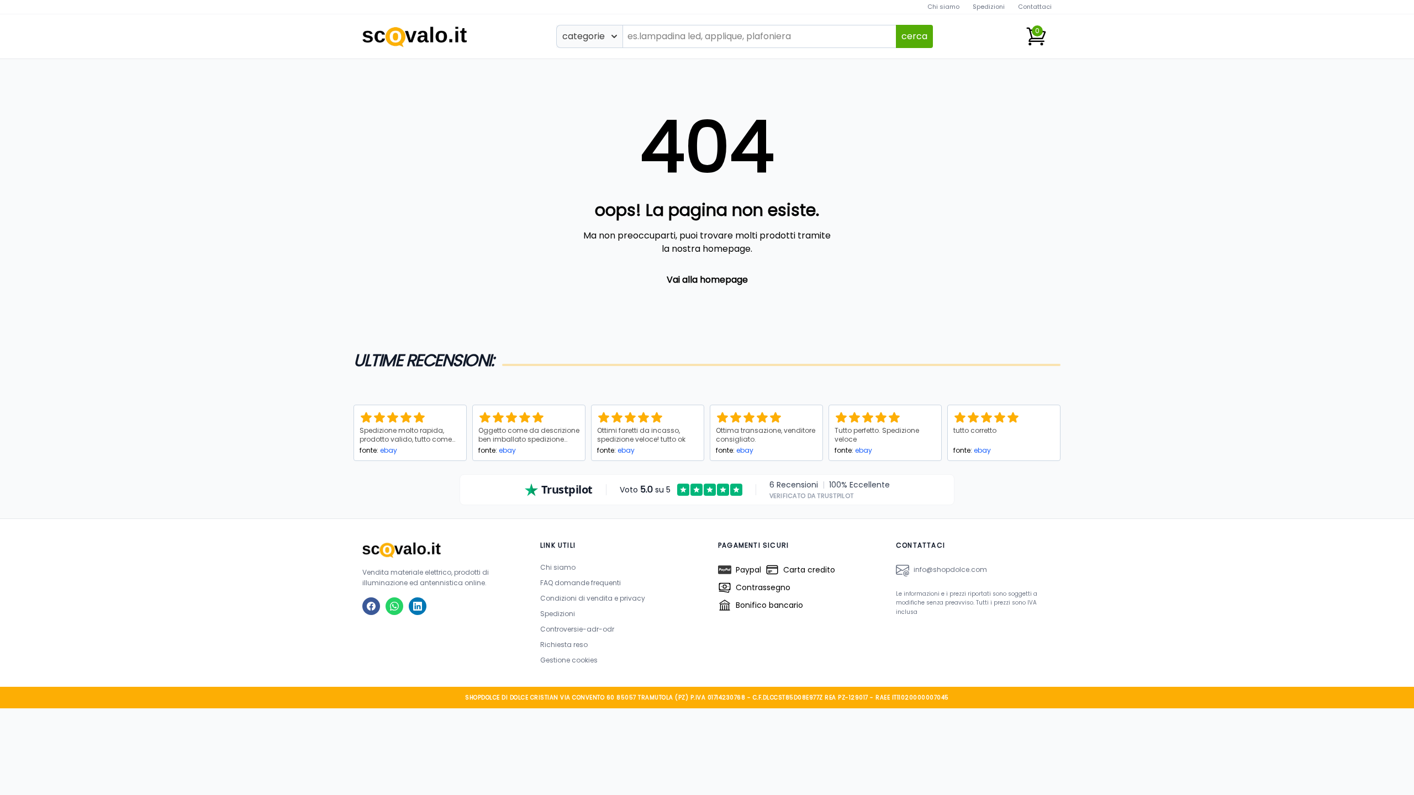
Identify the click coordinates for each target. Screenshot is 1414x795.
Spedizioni (989, 6)
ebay (388, 450)
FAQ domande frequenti (580, 582)
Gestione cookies (569, 660)
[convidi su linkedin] (417, 606)
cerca (914, 36)
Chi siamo (943, 6)
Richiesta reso (564, 644)
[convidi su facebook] (371, 606)
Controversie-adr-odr (577, 629)
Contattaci (1035, 6)
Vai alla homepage (707, 279)
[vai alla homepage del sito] (440, 549)
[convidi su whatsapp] (394, 606)
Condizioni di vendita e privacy (592, 598)
